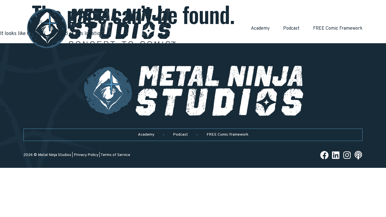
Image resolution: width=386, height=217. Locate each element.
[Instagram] (347, 155)
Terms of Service (115, 155)
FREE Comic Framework (338, 28)
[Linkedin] (335, 155)
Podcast (291, 28)
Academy (260, 28)
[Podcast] (358, 155)
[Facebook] (324, 155)
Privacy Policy (86, 155)
